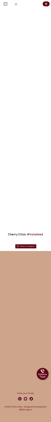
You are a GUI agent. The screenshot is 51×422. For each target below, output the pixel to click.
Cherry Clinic (25, 234)
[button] (5, 4)
